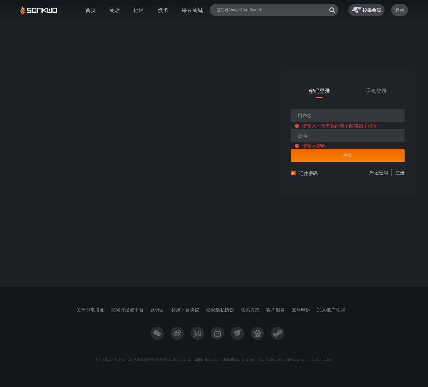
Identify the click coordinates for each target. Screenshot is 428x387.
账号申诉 (301, 310)
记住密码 (308, 173)
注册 (400, 172)
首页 (90, 10)
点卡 (162, 10)
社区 (138, 10)
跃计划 (157, 310)
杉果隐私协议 (220, 310)
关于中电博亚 (90, 310)
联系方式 (250, 310)
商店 (114, 10)
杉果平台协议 (185, 310)
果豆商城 (192, 10)
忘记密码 (378, 172)
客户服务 (275, 310)
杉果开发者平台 (127, 310)
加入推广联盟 (331, 310)
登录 (399, 10)
